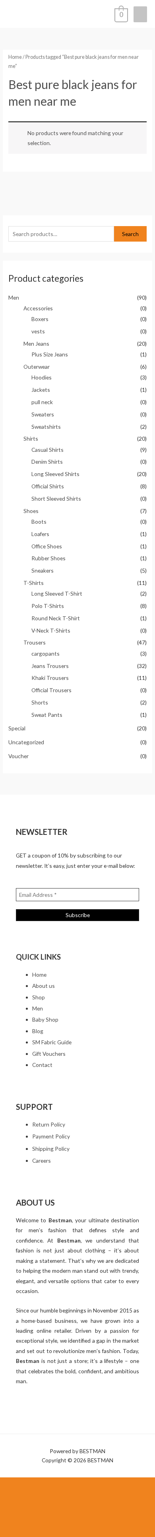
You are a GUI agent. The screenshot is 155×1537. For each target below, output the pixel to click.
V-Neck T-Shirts (50, 630)
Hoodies (41, 377)
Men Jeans (36, 343)
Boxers (39, 319)
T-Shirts (33, 582)
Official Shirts (47, 486)
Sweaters (42, 414)
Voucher (18, 756)
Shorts (39, 702)
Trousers (34, 642)
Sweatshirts (46, 426)
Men (13, 297)
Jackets (40, 389)
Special (16, 728)
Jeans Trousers (50, 665)
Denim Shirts (47, 461)
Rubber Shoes (48, 558)
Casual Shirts (47, 449)
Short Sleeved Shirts (56, 498)
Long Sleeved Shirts (55, 473)
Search (130, 233)
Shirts (30, 438)
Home (15, 57)
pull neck (42, 402)
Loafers (40, 533)
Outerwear (36, 366)
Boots (38, 521)
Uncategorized (26, 742)
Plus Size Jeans (49, 354)
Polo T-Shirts (47, 605)
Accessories (38, 308)
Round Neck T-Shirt (55, 618)
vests (38, 331)
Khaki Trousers (50, 677)
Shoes (31, 510)
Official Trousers (51, 690)
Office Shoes (46, 546)
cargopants (45, 653)
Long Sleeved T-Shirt (56, 593)
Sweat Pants (46, 714)
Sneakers (42, 570)
